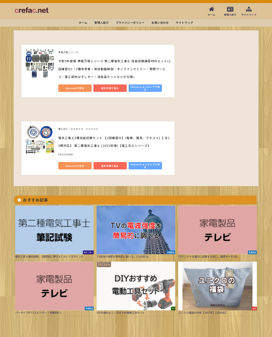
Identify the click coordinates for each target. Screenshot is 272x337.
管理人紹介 (101, 22)
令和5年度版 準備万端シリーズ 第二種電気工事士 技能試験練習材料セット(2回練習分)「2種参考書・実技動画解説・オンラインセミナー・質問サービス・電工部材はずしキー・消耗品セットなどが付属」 (114, 69)
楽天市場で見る (110, 88)
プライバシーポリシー (130, 22)
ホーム (83, 22)
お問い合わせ (160, 22)
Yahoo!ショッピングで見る (145, 88)
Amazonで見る (75, 88)
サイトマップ (184, 22)
